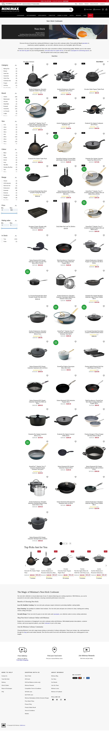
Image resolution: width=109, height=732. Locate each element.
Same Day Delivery (26, 3)
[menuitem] (9, 68)
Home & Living (62, 15)
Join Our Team (55, 685)
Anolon (5, 96)
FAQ (3, 691)
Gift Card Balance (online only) (32, 682)
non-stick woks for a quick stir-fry (54, 50)
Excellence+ (7, 195)
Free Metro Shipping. (22, 660)
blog (25, 632)
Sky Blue (6, 164)
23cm (5, 139)
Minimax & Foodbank (56, 691)
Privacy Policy (28, 704)
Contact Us (102, 3)
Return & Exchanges (7, 688)
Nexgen (6, 197)
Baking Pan (6, 68)
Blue (5, 155)
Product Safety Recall (30, 707)
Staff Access (22, 725)
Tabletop (52, 15)
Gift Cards (27, 679)
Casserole (6, 75)
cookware (47, 623)
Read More (54, 56)
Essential (6, 190)
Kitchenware (31, 15)
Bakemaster (7, 99)
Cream (5, 157)
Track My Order (5, 679)
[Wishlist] (103, 9)
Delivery (4, 682)
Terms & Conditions (30, 710)
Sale (90, 15)
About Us (81, 3)
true (5, 239)
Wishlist (27, 713)
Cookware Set (7, 80)
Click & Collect (36, 3)
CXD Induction (7, 183)
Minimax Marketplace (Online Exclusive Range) (37, 698)
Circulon (6, 101)
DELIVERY (14, 3)
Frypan (5, 83)
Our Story (53, 679)
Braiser (5, 71)
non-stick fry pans (24, 50)
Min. (2, 208)
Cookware (20, 15)
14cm (5, 127)
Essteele (6, 106)
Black (5, 152)
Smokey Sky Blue (8, 167)
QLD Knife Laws (29, 694)
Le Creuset (6, 111)
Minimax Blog (54, 676)
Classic (5, 180)
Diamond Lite (7, 185)
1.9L (5, 124)
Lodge (5, 113)
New (85, 15)
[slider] (1, 213)
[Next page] (70, 543)
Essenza (6, 192)
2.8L (5, 134)
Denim (5, 160)
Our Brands (54, 682)
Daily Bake (6, 104)
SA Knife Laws (28, 691)
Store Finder (28, 676)
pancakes (85, 43)
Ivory (5, 162)
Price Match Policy (29, 701)
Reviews (86, 3)
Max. (11, 208)
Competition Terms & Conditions (33, 688)
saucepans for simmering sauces (80, 50)
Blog (76, 3)
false (5, 241)
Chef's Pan (6, 78)
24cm (5, 141)
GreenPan (6, 108)
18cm (5, 132)
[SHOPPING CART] (106, 9)
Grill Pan (6, 85)
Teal (5, 169)
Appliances (42, 15)
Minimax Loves (55, 688)
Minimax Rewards (94, 3)
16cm (5, 129)
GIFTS (72, 15)
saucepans (56, 614)
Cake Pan (6, 73)
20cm (5, 136)
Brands (78, 15)
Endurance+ (7, 188)
